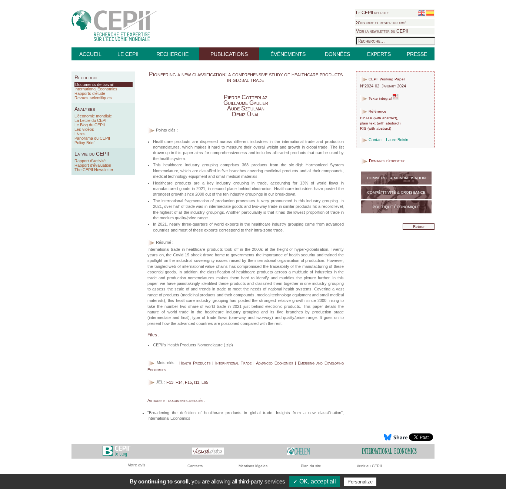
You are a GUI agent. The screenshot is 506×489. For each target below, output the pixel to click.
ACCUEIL (90, 54)
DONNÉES (337, 54)
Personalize (360, 482)
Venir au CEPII (369, 466)
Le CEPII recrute (372, 12)
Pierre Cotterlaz (245, 97)
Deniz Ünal (245, 114)
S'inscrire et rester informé (381, 22)
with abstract (385, 118)
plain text (368, 123)
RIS (363, 128)
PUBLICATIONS (229, 54)
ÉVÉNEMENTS (288, 54)
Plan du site (311, 466)
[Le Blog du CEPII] (117, 451)
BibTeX (366, 118)
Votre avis (137, 465)
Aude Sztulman (245, 108)
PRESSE (417, 54)
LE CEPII (128, 54)
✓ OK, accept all (314, 481)
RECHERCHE (172, 54)
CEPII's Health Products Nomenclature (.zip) (193, 345)
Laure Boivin (397, 139)
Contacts (195, 466)
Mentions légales (253, 466)
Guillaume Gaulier (245, 103)
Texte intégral (380, 98)
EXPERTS (379, 54)
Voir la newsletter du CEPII (382, 31)
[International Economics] (389, 451)
